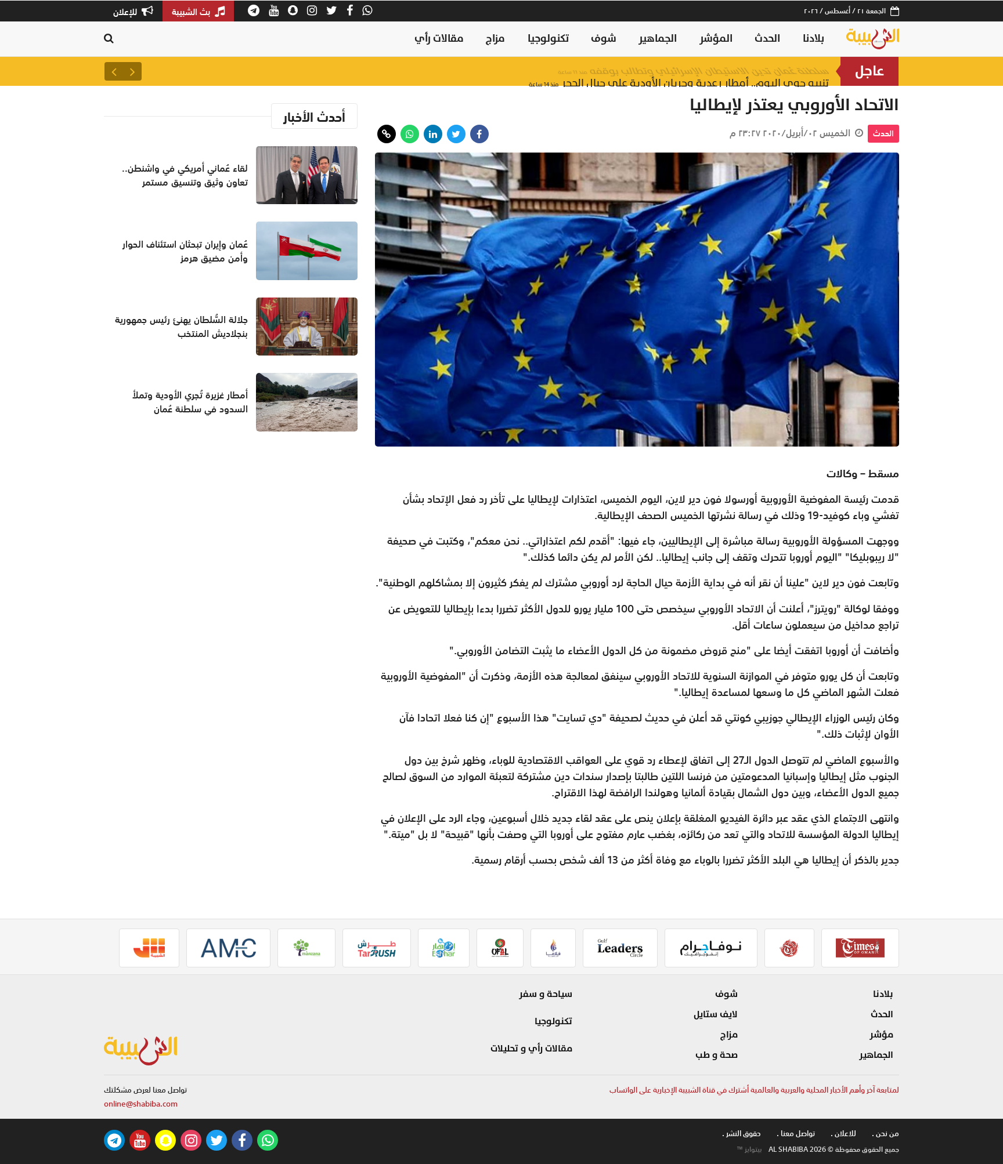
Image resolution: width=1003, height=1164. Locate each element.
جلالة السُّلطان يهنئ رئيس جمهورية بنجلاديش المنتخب (181, 326)
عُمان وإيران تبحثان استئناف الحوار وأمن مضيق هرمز (185, 251)
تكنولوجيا (548, 39)
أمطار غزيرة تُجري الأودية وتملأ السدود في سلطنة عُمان (190, 402)
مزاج (495, 39)
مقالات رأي (439, 39)
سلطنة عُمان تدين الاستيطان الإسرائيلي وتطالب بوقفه (693, 71)
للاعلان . (843, 1133)
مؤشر (881, 1034)
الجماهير (657, 39)
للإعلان (126, 11)
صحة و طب (716, 1055)
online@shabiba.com (141, 1104)
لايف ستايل (716, 1014)
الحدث (767, 39)
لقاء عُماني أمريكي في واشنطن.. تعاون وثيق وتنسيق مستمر (185, 175)
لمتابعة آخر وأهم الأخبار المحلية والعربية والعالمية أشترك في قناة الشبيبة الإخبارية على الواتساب (754, 1090)
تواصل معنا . (796, 1133)
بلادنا (813, 39)
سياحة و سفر (545, 994)
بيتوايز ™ (749, 1149)
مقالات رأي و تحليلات (531, 1048)
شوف (603, 39)
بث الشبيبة (192, 11)
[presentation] (132, 71)
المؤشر (716, 39)
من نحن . (885, 1133)
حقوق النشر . (741, 1133)
